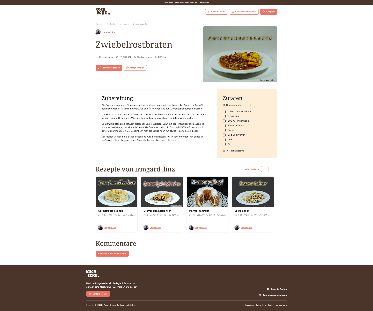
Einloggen (270, 11)
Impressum (249, 305)
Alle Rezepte (252, 169)
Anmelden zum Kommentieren (112, 253)
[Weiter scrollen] (273, 169)
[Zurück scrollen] (265, 169)
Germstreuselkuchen (110, 210)
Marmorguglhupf (199, 210)
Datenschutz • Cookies (265, 305)
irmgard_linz (124, 24)
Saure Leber (241, 210)
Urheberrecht (281, 305)
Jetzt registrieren (202, 2)
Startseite (100, 24)
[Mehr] (255, 105)
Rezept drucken (137, 68)
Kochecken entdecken (245, 11)
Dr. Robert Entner (108, 305)
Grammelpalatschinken (157, 210)
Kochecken (111, 24)
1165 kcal (162, 57)
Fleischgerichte (106, 57)
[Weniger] (247, 105)
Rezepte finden (218, 11)
